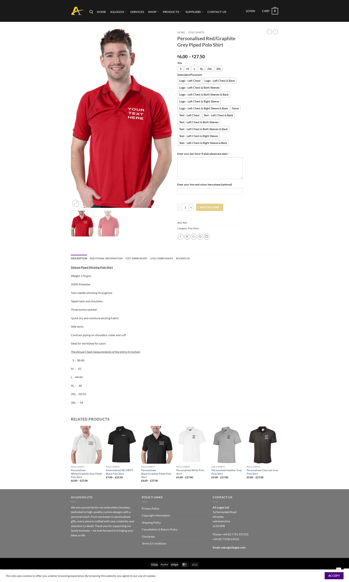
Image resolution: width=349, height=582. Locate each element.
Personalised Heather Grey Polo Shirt (226, 472)
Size (180, 63)
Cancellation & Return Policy (160, 529)
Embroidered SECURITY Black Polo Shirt (119, 472)
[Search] (91, 12)
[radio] (180, 69)
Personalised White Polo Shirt (190, 472)
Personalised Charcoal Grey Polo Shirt (262, 472)
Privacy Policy (150, 508)
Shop (152, 11)
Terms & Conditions (154, 543)
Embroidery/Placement (190, 75)
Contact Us (216, 11)
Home (101, 11)
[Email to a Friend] (194, 237)
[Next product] (269, 31)
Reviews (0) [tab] (183, 258)
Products (171, 11)
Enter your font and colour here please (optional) (204, 184)
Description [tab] (79, 258)
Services (137, 11)
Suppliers (193, 11)
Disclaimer (148, 536)
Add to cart (210, 207)
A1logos (117, 11)
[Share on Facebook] (181, 237)
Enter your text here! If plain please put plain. (203, 153)
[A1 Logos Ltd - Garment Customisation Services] (77, 11)
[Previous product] (275, 31)
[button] (250, 11)
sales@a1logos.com (233, 547)
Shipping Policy (151, 522)
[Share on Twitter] (187, 237)
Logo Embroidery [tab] (161, 258)
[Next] (165, 118)
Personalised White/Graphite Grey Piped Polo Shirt (86, 473)
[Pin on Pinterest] (200, 237)
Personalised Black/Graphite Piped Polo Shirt (156, 473)
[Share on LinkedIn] (207, 237)
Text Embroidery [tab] (136, 258)
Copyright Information (156, 515)
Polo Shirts (196, 32)
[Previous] (77, 118)
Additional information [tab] (106, 258)
